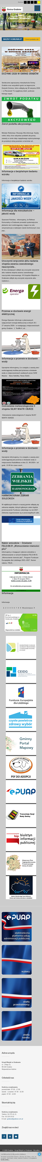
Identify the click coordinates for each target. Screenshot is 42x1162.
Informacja (7, 593)
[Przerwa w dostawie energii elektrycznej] (21, 297)
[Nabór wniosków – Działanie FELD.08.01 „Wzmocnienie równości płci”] (21, 528)
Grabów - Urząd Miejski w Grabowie (20, 1150)
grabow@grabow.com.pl (15, 1119)
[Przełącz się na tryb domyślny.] (25, 2)
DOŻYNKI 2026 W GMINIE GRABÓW (20, 73)
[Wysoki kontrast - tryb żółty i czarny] (38, 2)
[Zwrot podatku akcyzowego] (21, 109)
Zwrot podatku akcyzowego (16, 124)
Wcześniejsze (27, 608)
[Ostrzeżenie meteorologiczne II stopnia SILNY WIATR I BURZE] (21, 392)
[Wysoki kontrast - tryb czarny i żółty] (35, 2)
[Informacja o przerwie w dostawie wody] (21, 344)
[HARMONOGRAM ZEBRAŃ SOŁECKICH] (21, 481)
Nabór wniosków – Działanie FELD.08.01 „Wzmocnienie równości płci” (20, 546)
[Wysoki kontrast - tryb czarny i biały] (32, 2)
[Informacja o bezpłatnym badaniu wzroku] (21, 157)
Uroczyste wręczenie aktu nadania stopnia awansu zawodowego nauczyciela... (20, 263)
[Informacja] (21, 579)
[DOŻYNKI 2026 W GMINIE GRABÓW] (21, 59)
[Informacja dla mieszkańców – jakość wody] (21, 196)
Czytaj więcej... (5, 1159)
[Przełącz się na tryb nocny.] (28, 2)
